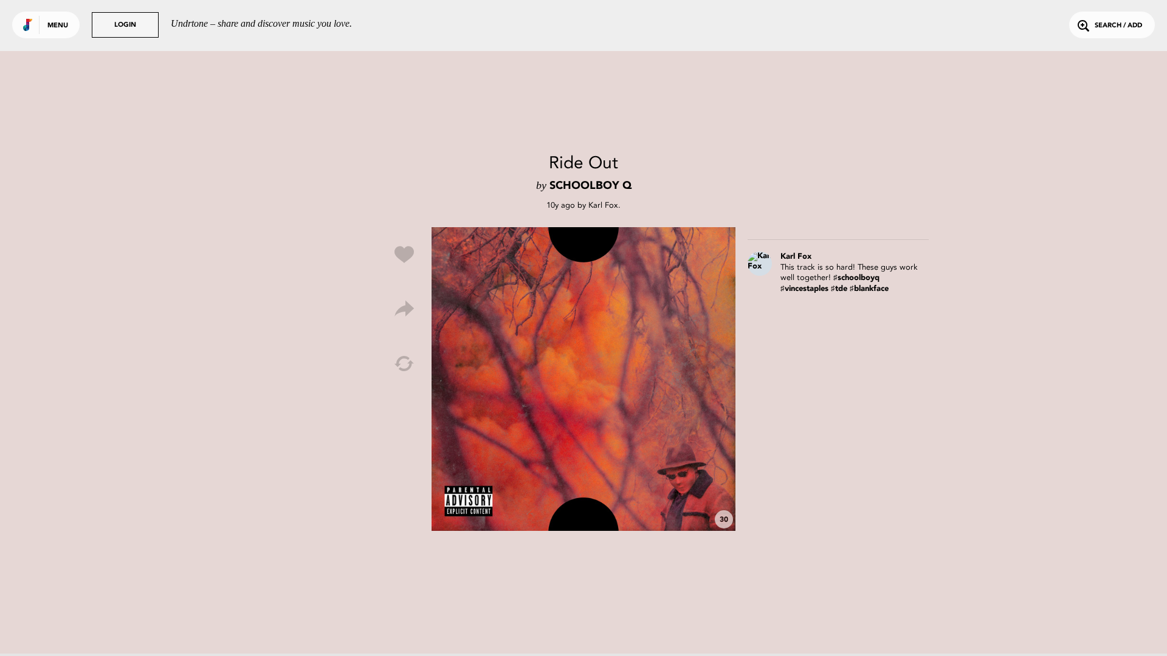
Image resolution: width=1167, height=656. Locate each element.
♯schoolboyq (856, 278)
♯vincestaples (804, 289)
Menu (57, 25)
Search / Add (1118, 25)
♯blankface (869, 289)
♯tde (839, 289)
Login (125, 25)
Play (583, 379)
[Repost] (404, 364)
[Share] (404, 309)
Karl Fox (603, 205)
